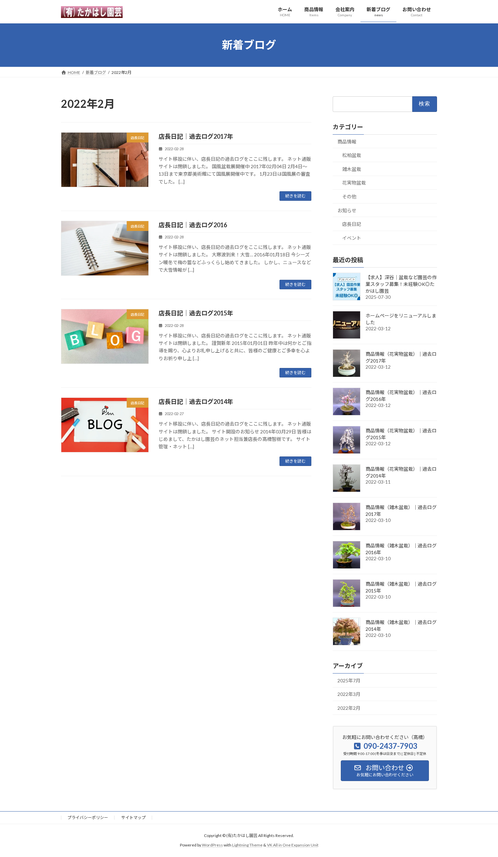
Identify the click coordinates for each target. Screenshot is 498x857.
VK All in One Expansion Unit (292, 845)
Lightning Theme (247, 845)
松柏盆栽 (351, 155)
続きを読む (295, 195)
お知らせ (346, 210)
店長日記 (351, 224)
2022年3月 (348, 694)
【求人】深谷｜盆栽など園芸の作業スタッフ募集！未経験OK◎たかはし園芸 (401, 283)
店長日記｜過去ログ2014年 (196, 401)
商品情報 (346, 141)
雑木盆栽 (351, 169)
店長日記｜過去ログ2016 (193, 225)
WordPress (212, 845)
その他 (349, 196)
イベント (351, 237)
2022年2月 (348, 708)
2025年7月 (348, 680)
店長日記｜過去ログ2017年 (196, 136)
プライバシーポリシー (87, 817)
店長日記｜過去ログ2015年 (196, 313)
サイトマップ (133, 817)
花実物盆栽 (354, 183)
